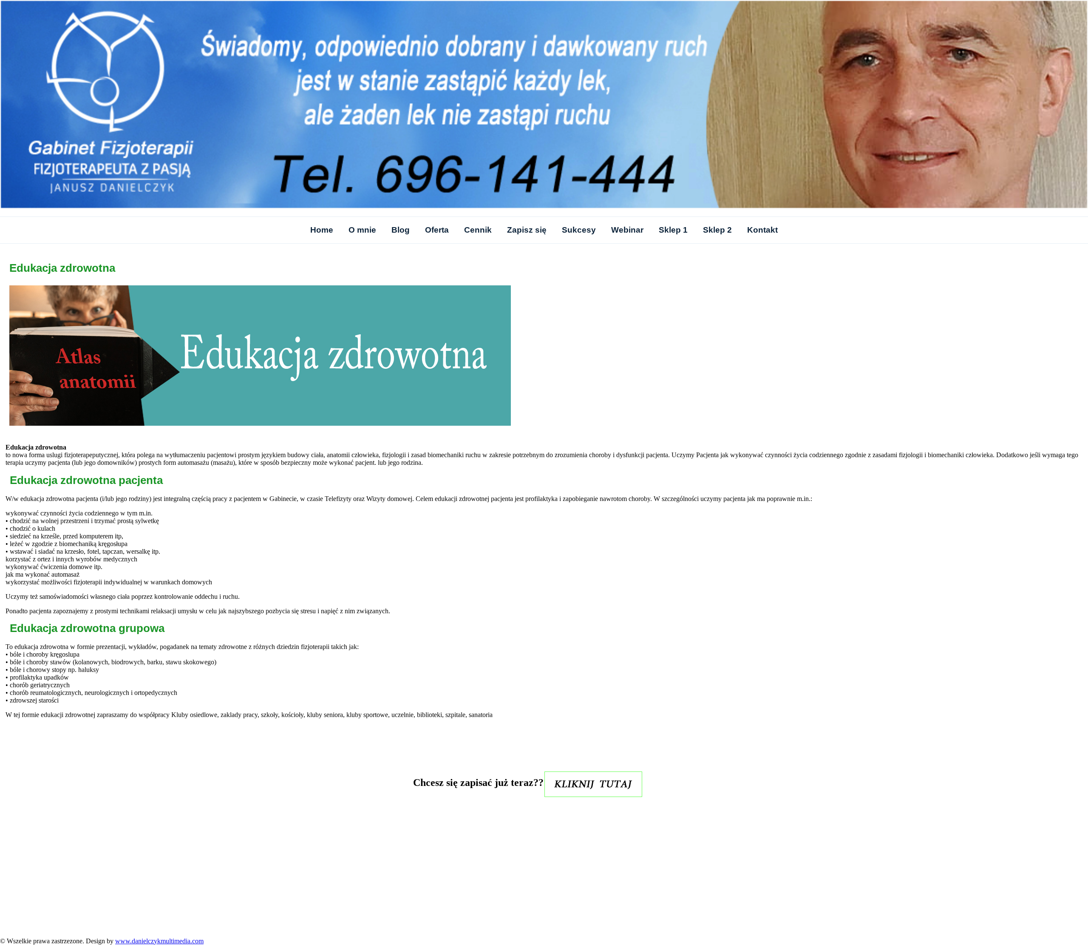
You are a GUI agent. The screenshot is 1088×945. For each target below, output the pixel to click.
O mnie (362, 229)
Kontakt (762, 229)
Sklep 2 (717, 229)
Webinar (627, 229)
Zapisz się (527, 229)
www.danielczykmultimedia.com (159, 941)
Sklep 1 (673, 229)
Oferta (437, 229)
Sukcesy (579, 229)
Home (321, 229)
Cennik (478, 229)
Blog (400, 229)
